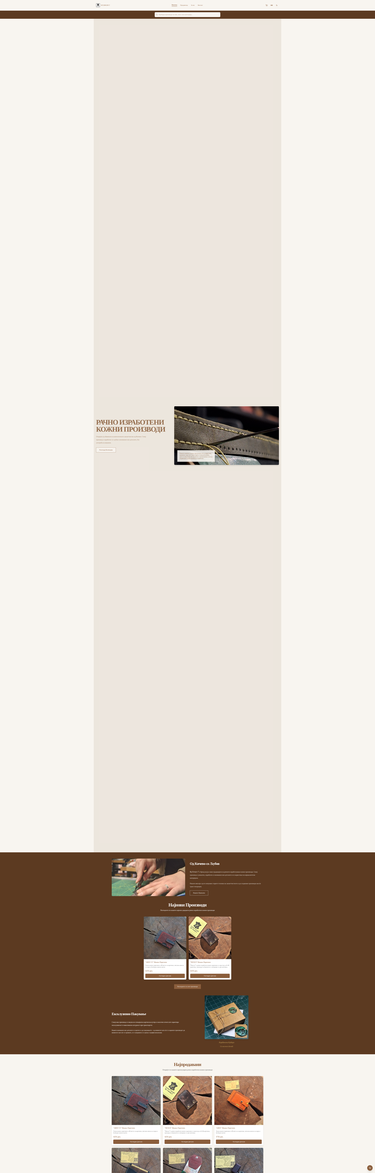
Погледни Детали (165, 976)
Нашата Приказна (199, 893)
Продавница (184, 5)
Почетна (174, 5)
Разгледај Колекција (106, 450)
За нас (193, 5)
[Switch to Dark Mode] (277, 5)
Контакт (200, 5)
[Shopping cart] (370, 1168)
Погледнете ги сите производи (187, 987)
